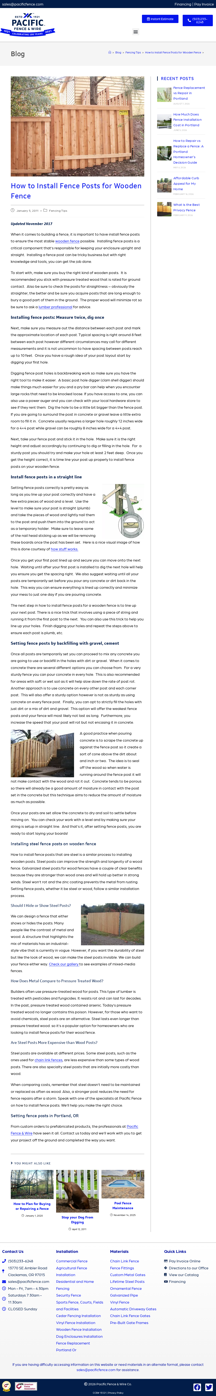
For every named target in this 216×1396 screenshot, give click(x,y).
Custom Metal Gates (127, 1274)
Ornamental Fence (126, 1288)
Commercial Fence (72, 1261)
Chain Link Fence (124, 1261)
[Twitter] (209, 1387)
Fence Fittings (122, 1268)
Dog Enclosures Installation (79, 1336)
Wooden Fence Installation (79, 1329)
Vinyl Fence (119, 1302)
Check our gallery (64, 964)
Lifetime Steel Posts (127, 1281)
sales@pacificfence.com (22, 4)
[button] (135, 31)
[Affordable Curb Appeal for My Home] (164, 185)
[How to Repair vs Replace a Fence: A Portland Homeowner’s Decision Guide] (164, 153)
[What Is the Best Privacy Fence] (164, 209)
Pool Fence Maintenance (122, 1205)
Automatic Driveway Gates (133, 1308)
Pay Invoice (204, 4)
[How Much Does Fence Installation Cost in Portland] (164, 121)
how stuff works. (64, 549)
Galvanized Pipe (124, 1295)
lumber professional (55, 306)
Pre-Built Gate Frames (129, 1322)
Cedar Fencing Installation (78, 1315)
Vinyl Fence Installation (75, 1322)
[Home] (109, 52)
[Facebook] (197, 1387)
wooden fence (67, 241)
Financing (183, 4)
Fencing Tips (58, 210)
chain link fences (48, 1059)
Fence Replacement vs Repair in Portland (189, 92)
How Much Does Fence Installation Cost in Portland (187, 119)
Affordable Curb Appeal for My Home (186, 183)
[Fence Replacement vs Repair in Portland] (164, 95)
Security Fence (68, 1295)
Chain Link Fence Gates (130, 1315)
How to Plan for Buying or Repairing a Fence (32, 1206)
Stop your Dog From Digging (77, 1219)
